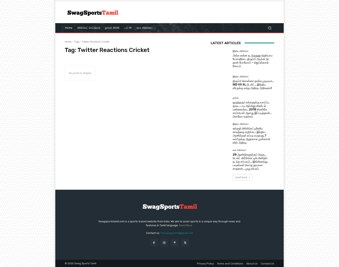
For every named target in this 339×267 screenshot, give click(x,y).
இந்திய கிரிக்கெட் (241, 51)
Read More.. (186, 225)
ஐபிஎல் (236, 98)
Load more (241, 177)
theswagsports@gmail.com (176, 232)
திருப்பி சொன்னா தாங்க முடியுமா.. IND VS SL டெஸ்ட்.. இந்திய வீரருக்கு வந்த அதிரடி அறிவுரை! (253, 84)
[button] (269, 27)
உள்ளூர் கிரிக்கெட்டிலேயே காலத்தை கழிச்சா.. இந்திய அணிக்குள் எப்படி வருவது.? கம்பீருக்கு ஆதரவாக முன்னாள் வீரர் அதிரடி (251, 135)
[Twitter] (185, 243)
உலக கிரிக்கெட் (239, 150)
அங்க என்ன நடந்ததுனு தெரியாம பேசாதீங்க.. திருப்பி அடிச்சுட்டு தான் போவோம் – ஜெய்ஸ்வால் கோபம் (253, 61)
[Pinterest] (175, 243)
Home (68, 41)
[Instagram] (164, 243)
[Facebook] (154, 243)
